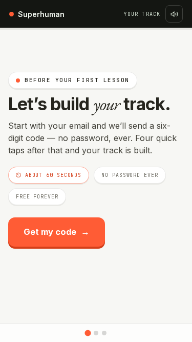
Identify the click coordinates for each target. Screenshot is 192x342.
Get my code (57, 232)
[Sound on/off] (174, 14)
